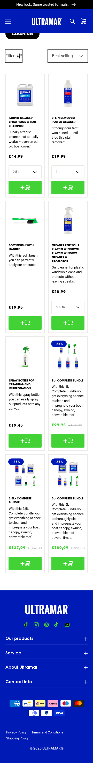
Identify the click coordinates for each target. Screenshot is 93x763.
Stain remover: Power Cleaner (63, 120)
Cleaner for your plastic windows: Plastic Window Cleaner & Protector (65, 253)
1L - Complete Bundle (67, 380)
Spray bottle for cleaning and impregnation (21, 384)
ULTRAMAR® (53, 748)
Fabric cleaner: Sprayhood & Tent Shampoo (22, 122)
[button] (8, 21)
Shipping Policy (17, 738)
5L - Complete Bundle (67, 498)
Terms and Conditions (47, 732)
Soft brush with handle (21, 247)
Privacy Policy (16, 732)
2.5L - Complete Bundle (20, 500)
